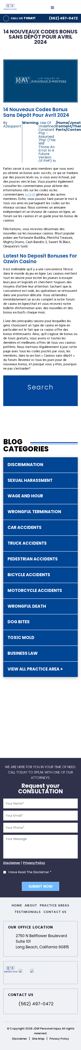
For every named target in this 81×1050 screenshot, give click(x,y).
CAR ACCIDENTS (24, 527)
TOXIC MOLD (21, 637)
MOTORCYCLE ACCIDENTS (35, 590)
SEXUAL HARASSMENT (30, 480)
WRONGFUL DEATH (27, 606)
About (31, 906)
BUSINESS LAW (23, 653)
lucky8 (30, 195)
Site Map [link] (38, 1039)
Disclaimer (11, 863)
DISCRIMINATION (25, 465)
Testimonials (27, 912)
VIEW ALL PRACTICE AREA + (35, 669)
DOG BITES (19, 622)
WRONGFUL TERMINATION (34, 512)
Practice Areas (55, 906)
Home (17, 906)
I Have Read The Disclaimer (29, 872)
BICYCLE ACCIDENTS (29, 575)
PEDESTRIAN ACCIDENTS (33, 559)
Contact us (55, 912)
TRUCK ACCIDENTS (27, 543)
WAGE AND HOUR (25, 496)
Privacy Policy (34, 863)
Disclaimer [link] (19, 1039)
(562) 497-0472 (63, 18)
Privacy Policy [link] (59, 1039)
